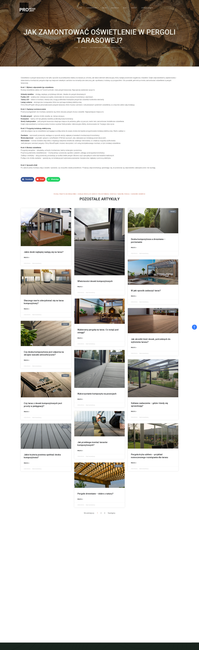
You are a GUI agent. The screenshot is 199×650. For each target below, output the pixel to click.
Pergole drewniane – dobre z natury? (95, 493)
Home (76, 47)
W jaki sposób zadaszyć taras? (146, 290)
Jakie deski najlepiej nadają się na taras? (43, 252)
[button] (27, 179)
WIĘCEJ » (26, 257)
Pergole (84, 47)
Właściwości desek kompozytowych (95, 281)
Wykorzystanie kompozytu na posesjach (96, 394)
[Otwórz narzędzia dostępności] (194, 327)
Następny (111, 513)
